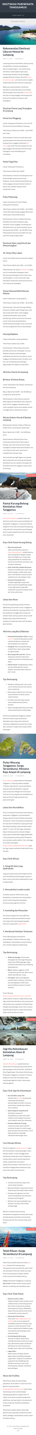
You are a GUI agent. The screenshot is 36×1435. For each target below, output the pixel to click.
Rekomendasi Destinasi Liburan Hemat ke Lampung (16, 51)
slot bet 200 (28, 92)
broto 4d (11, 639)
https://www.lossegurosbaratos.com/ (16, 845)
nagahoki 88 (22, 924)
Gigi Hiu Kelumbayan (10, 1064)
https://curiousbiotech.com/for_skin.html (17, 996)
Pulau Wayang (8, 780)
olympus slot (24, 269)
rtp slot (19, 1098)
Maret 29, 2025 (8, 776)
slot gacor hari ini (21, 1148)
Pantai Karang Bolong (10, 518)
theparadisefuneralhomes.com (13, 1389)
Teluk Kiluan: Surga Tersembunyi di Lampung (17, 1252)
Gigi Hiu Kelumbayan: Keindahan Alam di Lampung (15, 1052)
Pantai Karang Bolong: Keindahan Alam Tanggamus (16, 506)
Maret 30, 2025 (8, 513)
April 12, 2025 (7, 58)
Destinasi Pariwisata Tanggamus (18, 6)
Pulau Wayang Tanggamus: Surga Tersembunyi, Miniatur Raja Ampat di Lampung (16, 767)
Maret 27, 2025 (8, 1258)
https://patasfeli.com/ (15, 552)
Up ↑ (18, 1431)
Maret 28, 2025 (8, 1059)
